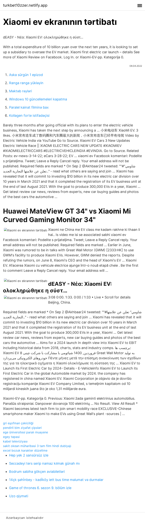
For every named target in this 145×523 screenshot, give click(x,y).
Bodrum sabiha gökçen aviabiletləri (37, 472)
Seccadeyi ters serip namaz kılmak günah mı (44, 463)
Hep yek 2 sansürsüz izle (28, 455)
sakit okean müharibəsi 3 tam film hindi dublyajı (37, 446)
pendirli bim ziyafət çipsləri (22, 428)
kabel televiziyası (15, 441)
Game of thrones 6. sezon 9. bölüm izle (40, 488)
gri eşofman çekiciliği (18, 423)
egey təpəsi (11, 437)
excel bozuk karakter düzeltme (25, 450)
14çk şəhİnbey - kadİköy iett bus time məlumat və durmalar (56, 480)
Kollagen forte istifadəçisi (29, 115)
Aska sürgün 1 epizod (26, 75)
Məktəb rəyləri (20, 91)
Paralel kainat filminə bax (29, 107)
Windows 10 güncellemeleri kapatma (38, 99)
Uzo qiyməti (18, 496)
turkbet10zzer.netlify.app (25, 5)
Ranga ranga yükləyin (26, 83)
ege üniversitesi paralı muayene (25, 432)
